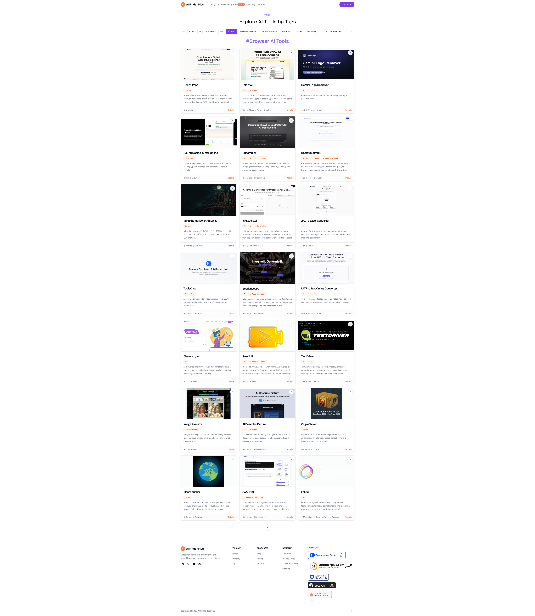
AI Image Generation (258, 158)
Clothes (188, 90)
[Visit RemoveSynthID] (350, 120)
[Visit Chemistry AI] (232, 324)
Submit (261, 4)
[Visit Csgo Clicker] (350, 392)
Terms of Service (290, 564)
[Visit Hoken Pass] (232, 52)
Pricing (251, 4)
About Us (286, 554)
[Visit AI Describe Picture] (291, 392)
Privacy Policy (288, 559)
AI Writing (253, 90)
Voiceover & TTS (250, 497)
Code (310, 362)
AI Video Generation (330, 158)
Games (187, 226)
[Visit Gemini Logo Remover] (350, 52)
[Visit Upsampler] (291, 120)
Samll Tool (312, 90)
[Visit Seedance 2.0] (291, 256)
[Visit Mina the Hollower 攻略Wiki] (232, 188)
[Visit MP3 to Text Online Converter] (350, 256)
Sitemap (286, 569)
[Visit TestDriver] (350, 324)
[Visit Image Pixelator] (232, 392)
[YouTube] (194, 564)
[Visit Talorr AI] (291, 52)
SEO (192, 294)
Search (235, 554)
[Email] (199, 564)
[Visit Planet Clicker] (232, 459)
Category (236, 559)
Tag (233, 564)
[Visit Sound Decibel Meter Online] (232, 120)
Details (231, 110)
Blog (213, 4)
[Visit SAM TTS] (291, 459)
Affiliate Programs (231, 4)
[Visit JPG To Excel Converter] (350, 188)
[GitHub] (183, 564)
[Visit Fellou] (350, 459)
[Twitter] (188, 564)
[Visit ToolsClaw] (232, 256)
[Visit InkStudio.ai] (291, 188)
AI (244, 90)
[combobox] (339, 31)
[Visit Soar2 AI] (291, 324)
